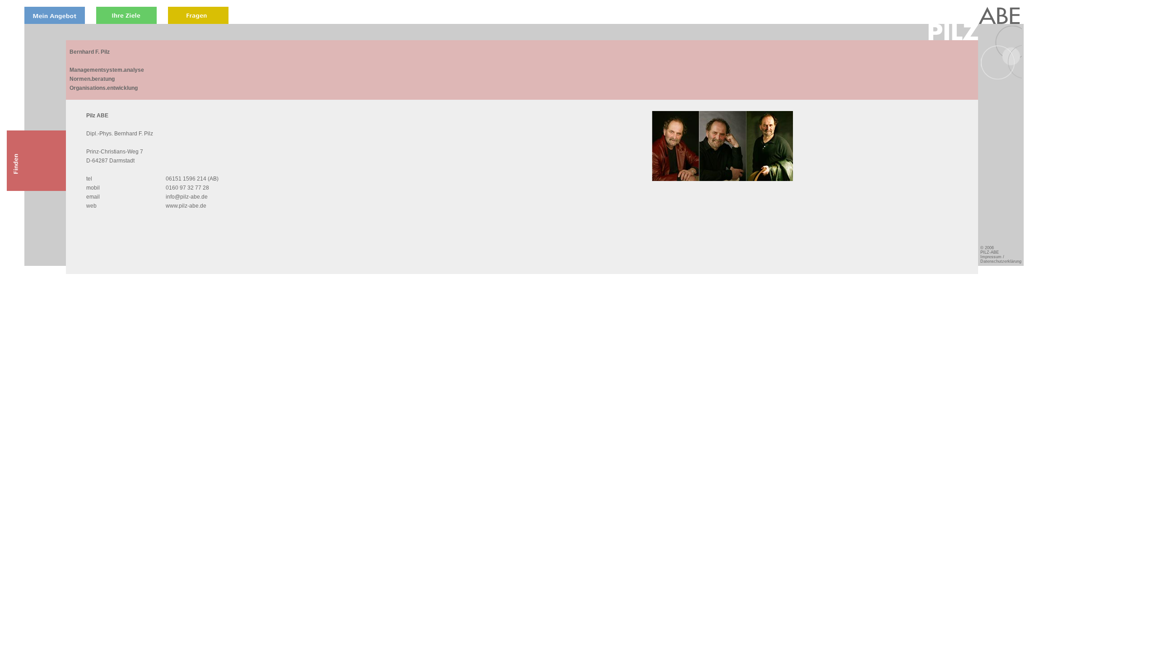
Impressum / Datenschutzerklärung (1000, 259)
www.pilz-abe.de (186, 206)
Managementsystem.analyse (107, 70)
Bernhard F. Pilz (90, 52)
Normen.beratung (92, 79)
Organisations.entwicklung (104, 88)
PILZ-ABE (989, 252)
